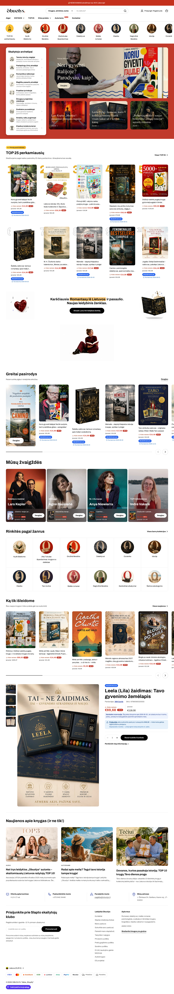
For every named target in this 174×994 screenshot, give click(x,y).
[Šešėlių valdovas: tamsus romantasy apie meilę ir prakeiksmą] (24, 245)
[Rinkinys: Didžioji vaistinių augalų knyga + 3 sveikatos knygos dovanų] (21, 629)
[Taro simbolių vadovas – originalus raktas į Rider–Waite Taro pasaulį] (153, 405)
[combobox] (87, 11)
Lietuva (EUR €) (15, 968)
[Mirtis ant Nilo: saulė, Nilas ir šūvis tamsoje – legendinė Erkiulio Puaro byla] (54, 629)
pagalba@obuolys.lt (102, 897)
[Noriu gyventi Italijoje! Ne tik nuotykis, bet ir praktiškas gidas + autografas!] (24, 181)
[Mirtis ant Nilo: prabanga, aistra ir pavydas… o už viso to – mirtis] (87, 634)
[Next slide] (165, 452)
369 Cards (119, 702)
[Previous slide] (158, 452)
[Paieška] (125, 10)
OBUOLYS (16, 982)
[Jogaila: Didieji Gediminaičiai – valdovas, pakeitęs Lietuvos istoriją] (155, 243)
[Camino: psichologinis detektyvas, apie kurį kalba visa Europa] (122, 246)
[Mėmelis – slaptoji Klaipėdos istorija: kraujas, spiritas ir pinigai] (89, 243)
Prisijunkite (113, 722)
